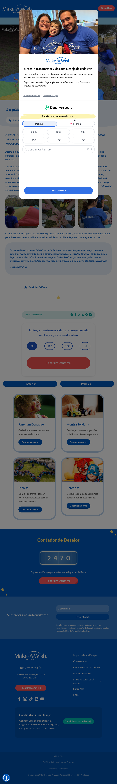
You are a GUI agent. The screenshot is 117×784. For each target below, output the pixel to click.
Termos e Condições (50, 95)
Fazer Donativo (58, 190)
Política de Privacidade (31, 95)
